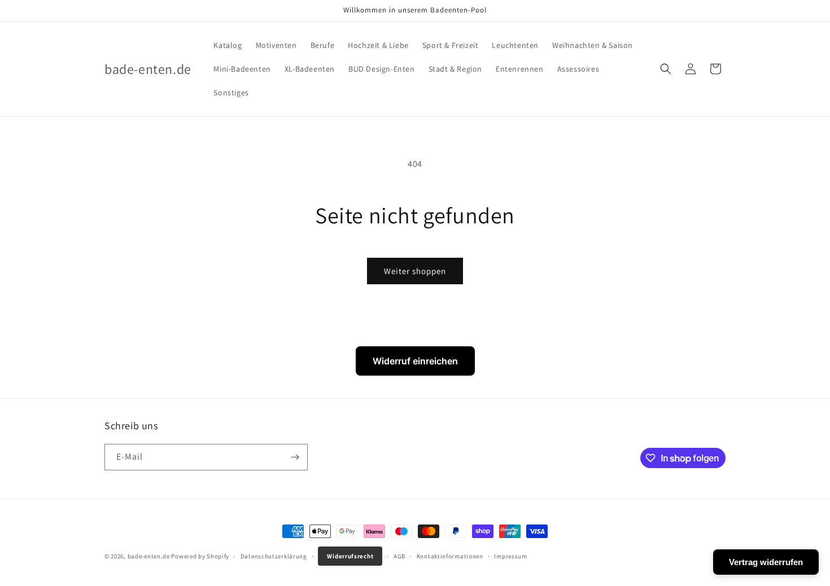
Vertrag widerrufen (766, 562)
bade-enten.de (149, 556)
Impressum (510, 556)
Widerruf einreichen (415, 361)
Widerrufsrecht (350, 556)
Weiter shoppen (415, 271)
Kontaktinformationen (450, 556)
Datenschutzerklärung (274, 556)
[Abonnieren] (294, 457)
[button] (665, 68)
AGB (399, 556)
